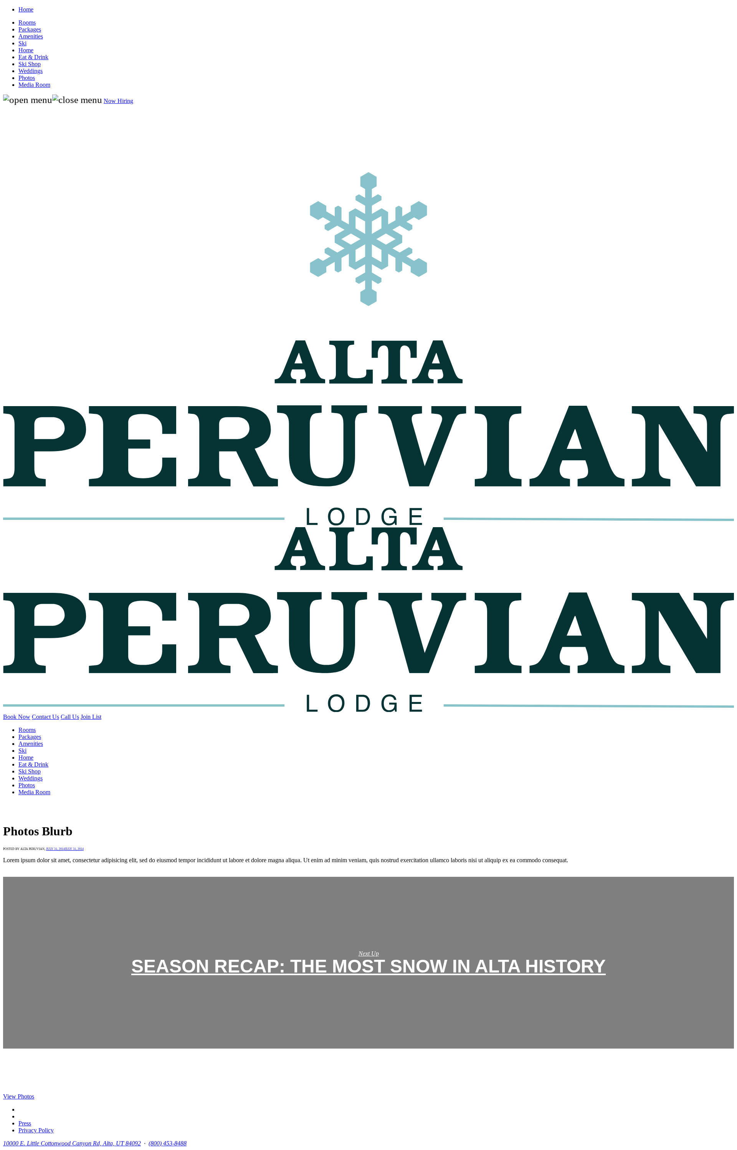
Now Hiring (118, 101)
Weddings (30, 71)
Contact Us (45, 717)
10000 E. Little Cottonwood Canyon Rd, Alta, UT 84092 (72, 1143)
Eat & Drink (33, 57)
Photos (26, 78)
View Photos (18, 1096)
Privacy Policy (36, 1130)
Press (24, 1123)
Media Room (34, 84)
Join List (91, 717)
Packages (29, 29)
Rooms (27, 22)
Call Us (70, 717)
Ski (22, 43)
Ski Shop (29, 64)
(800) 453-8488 (168, 1143)
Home (25, 9)
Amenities (30, 36)
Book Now (16, 717)
